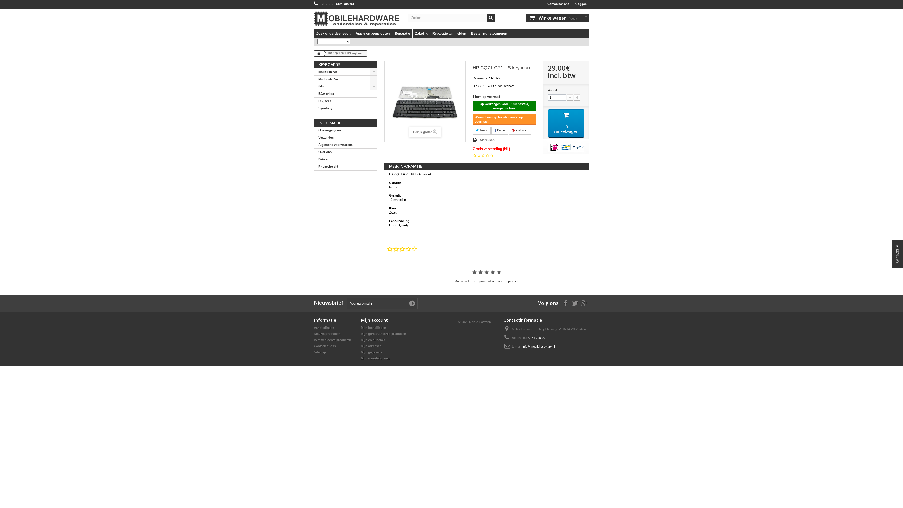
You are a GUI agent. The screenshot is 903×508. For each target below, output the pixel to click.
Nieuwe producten (327, 334)
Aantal (552, 90)
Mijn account (374, 320)
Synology (325, 108)
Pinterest (521, 130)
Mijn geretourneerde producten (383, 334)
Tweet (483, 130)
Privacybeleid (328, 166)
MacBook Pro (328, 79)
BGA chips (326, 93)
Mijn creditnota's (373, 340)
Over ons (325, 152)
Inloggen (580, 4)
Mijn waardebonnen (375, 358)
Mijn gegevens (371, 352)
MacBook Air (327, 72)
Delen (500, 130)
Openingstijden (329, 130)
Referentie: (480, 78)
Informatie (330, 123)
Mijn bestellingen (373, 327)
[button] (897, 254)
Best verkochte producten (332, 340)
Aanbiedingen (324, 327)
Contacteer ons (558, 4)
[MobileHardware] (357, 18)
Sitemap (320, 352)
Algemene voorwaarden (335, 145)
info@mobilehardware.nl (539, 346)
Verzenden (326, 137)
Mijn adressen (371, 346)
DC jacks (324, 101)
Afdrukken (487, 140)
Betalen (323, 159)
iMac (321, 86)
